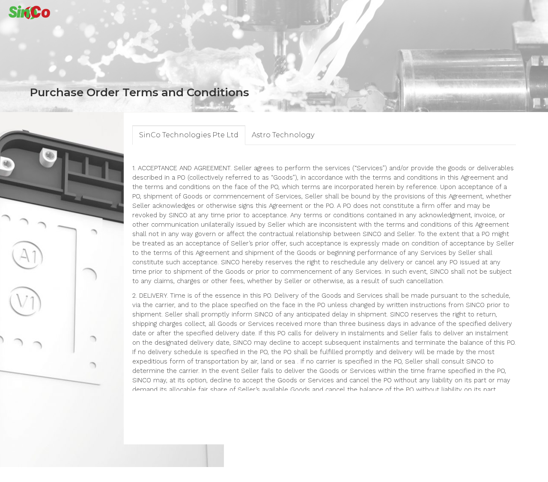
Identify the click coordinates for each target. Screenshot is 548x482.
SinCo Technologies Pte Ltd (188, 135)
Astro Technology (283, 135)
